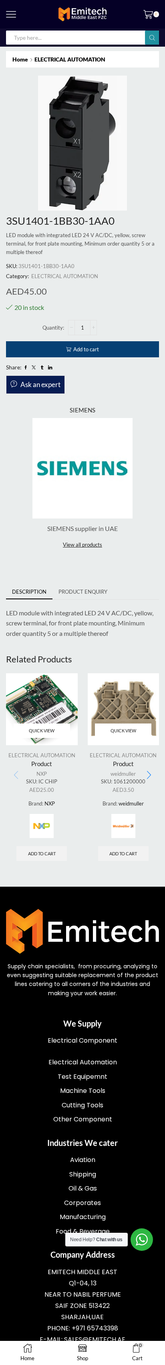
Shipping (82, 1174)
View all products (82, 544)
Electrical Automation (82, 1062)
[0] (158, 14)
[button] (149, 775)
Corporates (82, 1202)
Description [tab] (29, 591)
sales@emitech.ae (94, 1339)
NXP (41, 774)
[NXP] (42, 826)
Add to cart (86, 349)
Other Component (82, 1119)
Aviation (82, 1159)
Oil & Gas (82, 1188)
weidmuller (123, 774)
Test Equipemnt (82, 1076)
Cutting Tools (82, 1105)
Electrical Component (82, 1040)
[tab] (29, 591)
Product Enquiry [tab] (82, 591)
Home (20, 59)
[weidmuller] (123, 826)
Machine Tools (82, 1090)
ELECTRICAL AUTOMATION (69, 59)
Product (41, 763)
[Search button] (152, 38)
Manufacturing (83, 1217)
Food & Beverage (83, 1231)
